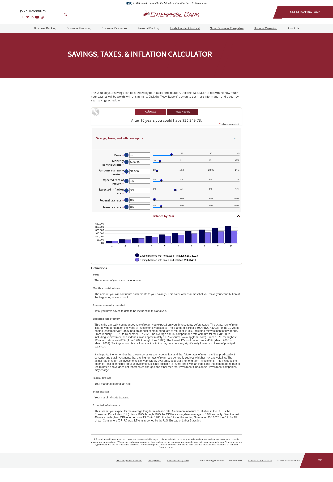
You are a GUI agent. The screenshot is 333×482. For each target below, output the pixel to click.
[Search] (63, 14)
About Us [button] (293, 28)
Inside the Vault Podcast (185, 28)
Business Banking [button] (45, 28)
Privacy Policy (154, 460)
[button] (166, 138)
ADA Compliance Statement (129, 460)
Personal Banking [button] (149, 28)
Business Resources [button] (114, 28)
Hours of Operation (265, 28)
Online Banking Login (305, 12)
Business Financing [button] (79, 28)
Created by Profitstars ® (260, 460)
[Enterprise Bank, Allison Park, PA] (166, 13)
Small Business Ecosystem (227, 28)
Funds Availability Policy (178, 460)
